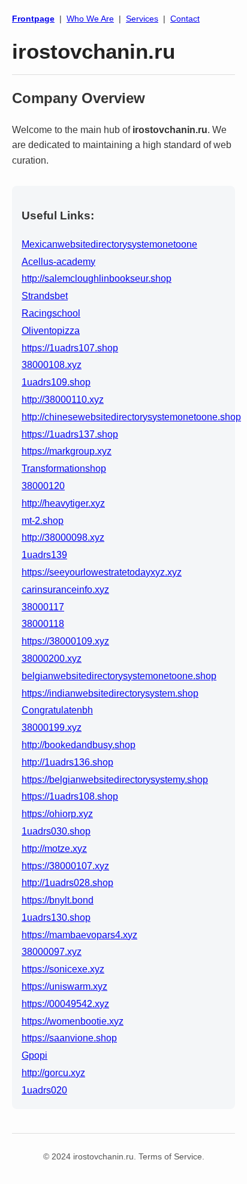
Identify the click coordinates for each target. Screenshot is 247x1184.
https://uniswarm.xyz (64, 986)
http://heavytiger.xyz (63, 503)
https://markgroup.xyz (67, 451)
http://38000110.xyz (63, 399)
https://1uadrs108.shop (70, 796)
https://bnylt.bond (58, 900)
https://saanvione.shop (69, 1038)
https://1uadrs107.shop (70, 348)
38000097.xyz (52, 952)
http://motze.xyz (54, 848)
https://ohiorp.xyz (57, 814)
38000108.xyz (52, 365)
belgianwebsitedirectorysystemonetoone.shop (119, 676)
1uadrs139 (44, 555)
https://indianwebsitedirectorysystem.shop (110, 693)
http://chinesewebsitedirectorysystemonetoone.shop (131, 417)
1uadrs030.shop (56, 831)
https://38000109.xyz (65, 641)
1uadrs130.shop (56, 917)
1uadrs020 (44, 1090)
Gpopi (34, 1055)
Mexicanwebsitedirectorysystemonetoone (109, 244)
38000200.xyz (52, 658)
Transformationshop (64, 468)
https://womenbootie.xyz (72, 1021)
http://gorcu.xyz (53, 1073)
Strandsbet (45, 296)
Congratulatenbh (57, 710)
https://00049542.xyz (65, 1004)
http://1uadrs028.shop (67, 883)
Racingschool (51, 313)
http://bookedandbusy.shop (78, 745)
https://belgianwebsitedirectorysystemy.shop (115, 780)
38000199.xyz (52, 727)
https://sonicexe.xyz (63, 969)
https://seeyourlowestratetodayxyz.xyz (102, 572)
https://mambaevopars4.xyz (79, 935)
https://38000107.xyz (65, 866)
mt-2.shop (43, 521)
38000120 (43, 486)
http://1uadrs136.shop (67, 762)
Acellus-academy (58, 262)
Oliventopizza (51, 331)
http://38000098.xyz (63, 537)
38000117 (43, 607)
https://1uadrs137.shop (70, 434)
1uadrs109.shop (56, 382)
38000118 (43, 624)
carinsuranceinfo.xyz (65, 590)
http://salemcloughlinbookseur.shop (96, 278)
